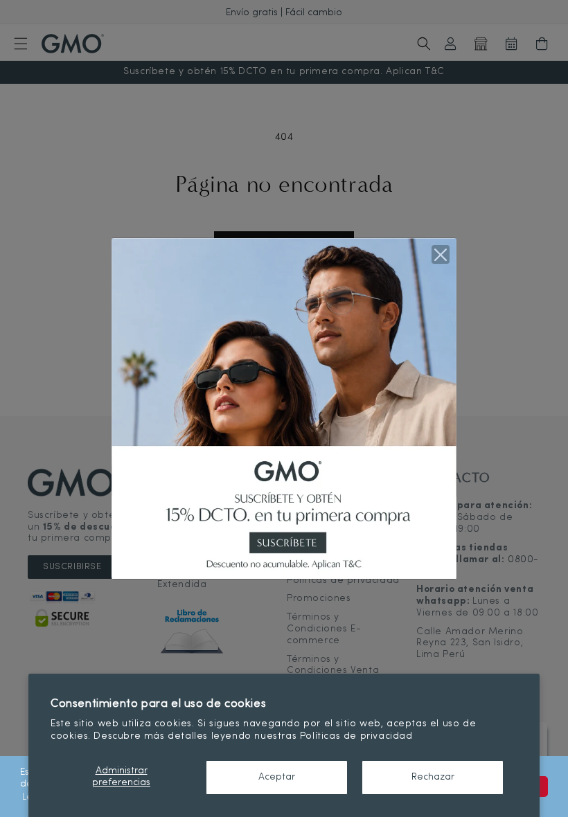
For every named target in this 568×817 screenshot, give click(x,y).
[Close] (441, 254)
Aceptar (276, 777)
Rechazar (432, 777)
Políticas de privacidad (356, 736)
